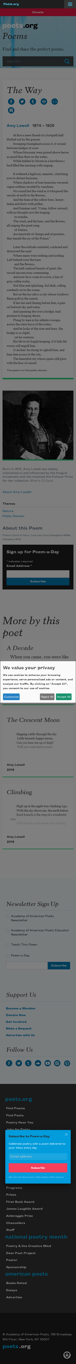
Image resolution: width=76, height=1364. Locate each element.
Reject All (47, 696)
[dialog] (38, 682)
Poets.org (11, 4)
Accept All (63, 696)
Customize (11, 696)
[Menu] (70, 4)
